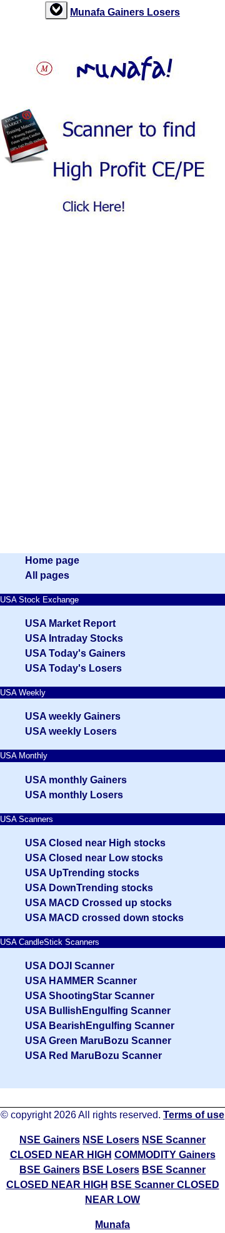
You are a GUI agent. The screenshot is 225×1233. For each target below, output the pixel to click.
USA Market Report (70, 623)
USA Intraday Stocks (74, 638)
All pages (47, 575)
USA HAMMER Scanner (81, 980)
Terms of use (193, 1115)
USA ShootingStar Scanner (89, 995)
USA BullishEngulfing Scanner (98, 1010)
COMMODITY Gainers (165, 1154)
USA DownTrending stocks (89, 887)
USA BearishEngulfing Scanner (99, 1025)
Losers (163, 12)
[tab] (56, 10)
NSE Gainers (49, 1139)
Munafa (89, 12)
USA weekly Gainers (73, 716)
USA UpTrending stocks (82, 873)
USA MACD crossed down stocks (104, 917)
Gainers (127, 12)
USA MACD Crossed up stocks (98, 902)
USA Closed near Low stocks (94, 858)
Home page (52, 560)
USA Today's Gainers (75, 653)
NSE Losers (110, 1139)
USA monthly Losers (74, 795)
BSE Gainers (49, 1169)
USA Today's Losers (73, 668)
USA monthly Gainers (76, 780)
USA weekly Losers (71, 731)
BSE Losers (110, 1169)
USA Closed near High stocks (95, 843)
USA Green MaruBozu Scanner (98, 1040)
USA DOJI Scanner (69, 965)
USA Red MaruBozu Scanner (93, 1055)
